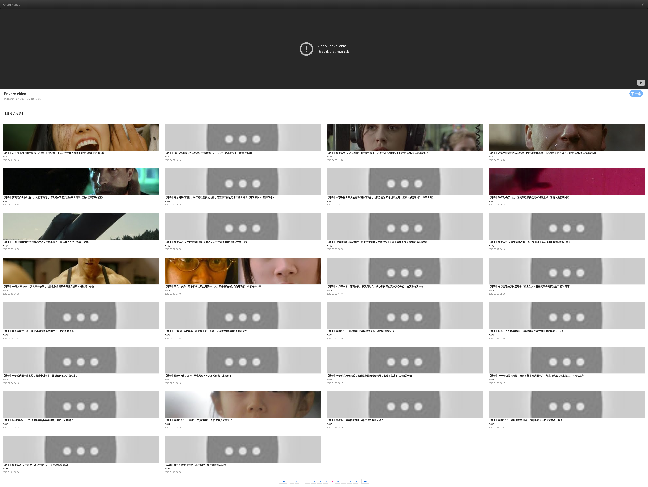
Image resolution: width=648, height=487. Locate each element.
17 (343, 481)
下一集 (636, 93)
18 (349, 481)
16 (337, 481)
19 (355, 481)
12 (313, 481)
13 (319, 481)
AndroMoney (11, 4)
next (365, 481)
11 (307, 481)
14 (325, 481)
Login (642, 4)
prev (283, 481)
